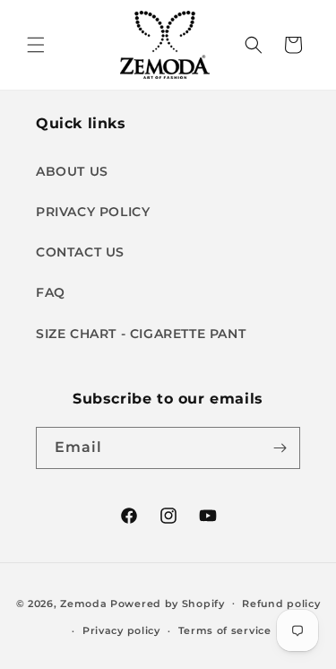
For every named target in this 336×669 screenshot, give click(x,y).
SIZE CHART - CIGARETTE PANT (141, 334)
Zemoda (83, 602)
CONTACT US (80, 252)
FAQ (50, 292)
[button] (36, 45)
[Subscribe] (279, 448)
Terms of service (224, 630)
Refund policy (281, 603)
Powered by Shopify (167, 602)
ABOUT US (72, 171)
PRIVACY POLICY (93, 212)
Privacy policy (121, 630)
